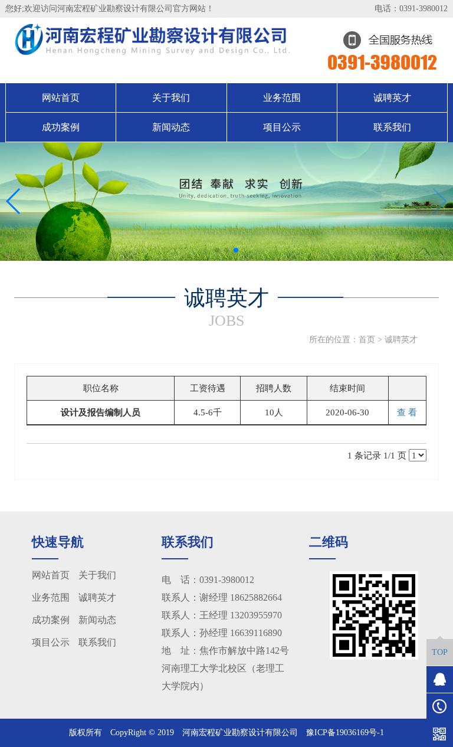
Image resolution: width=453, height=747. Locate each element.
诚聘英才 (392, 98)
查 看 (407, 412)
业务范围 (282, 98)
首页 (367, 339)
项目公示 (282, 127)
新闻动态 (171, 127)
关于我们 (171, 98)
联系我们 (392, 127)
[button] (217, 250)
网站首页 (61, 98)
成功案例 (61, 127)
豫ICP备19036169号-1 (345, 732)
